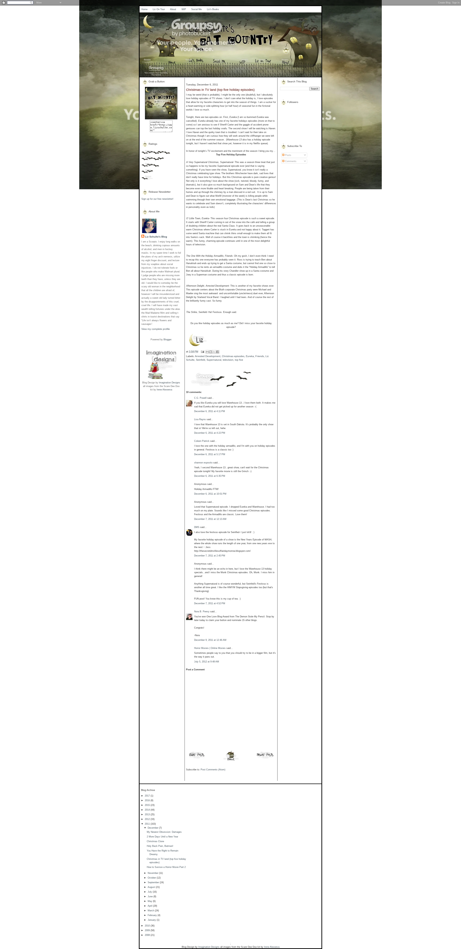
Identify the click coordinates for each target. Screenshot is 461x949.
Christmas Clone (155, 841)
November (153, 873)
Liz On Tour (159, 9)
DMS (196, 527)
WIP (184, 9)
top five (239, 359)
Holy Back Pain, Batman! (160, 846)
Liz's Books (213, 9)
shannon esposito (203, 462)
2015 (148, 805)
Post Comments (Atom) (213, 769)
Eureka (250, 356)
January (152, 920)
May (150, 901)
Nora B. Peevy (201, 611)
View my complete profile (155, 329)
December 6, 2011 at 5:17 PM (209, 454)
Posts (287, 155)
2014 (148, 809)
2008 (148, 935)
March (151, 910)
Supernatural (214, 359)
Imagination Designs (169, 382)
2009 (148, 930)
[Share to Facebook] (217, 352)
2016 (148, 800)
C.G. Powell (200, 398)
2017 (148, 795)
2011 (148, 823)
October (152, 877)
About (173, 9)
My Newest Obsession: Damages (164, 832)
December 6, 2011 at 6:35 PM (209, 476)
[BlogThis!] (210, 352)
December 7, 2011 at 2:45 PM (209, 555)
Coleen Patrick (201, 441)
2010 (148, 925)
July (150, 891)
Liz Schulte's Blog (156, 236)
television (228, 359)
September (154, 882)
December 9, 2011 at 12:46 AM (210, 640)
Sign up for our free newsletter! (157, 199)
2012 (148, 819)
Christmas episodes (233, 356)
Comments (290, 161)
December (153, 827)
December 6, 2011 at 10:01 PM (210, 493)
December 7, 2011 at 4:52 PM (209, 603)
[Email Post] (202, 351)
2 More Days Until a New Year (162, 836)
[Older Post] (197, 758)
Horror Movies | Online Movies (210, 648)
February (153, 915)
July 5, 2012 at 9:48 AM (206, 661)
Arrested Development (207, 356)
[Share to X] (214, 352)
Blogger (167, 339)
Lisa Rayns (200, 419)
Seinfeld (200, 359)
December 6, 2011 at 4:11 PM (209, 411)
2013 (148, 814)
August (152, 887)
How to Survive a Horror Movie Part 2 (166, 867)
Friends (259, 356)
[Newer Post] (265, 758)
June (150, 896)
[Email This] (207, 352)
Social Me (196, 9)
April (150, 905)
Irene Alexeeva (164, 389)
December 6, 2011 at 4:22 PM (209, 433)
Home (144, 9)
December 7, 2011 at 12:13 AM (210, 519)
